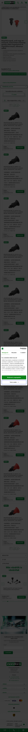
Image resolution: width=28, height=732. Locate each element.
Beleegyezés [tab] (5, 352)
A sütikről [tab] (23, 352)
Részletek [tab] (14, 352)
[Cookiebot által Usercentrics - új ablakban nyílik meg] (20, 349)
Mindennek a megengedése (14, 377)
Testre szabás (13, 382)
